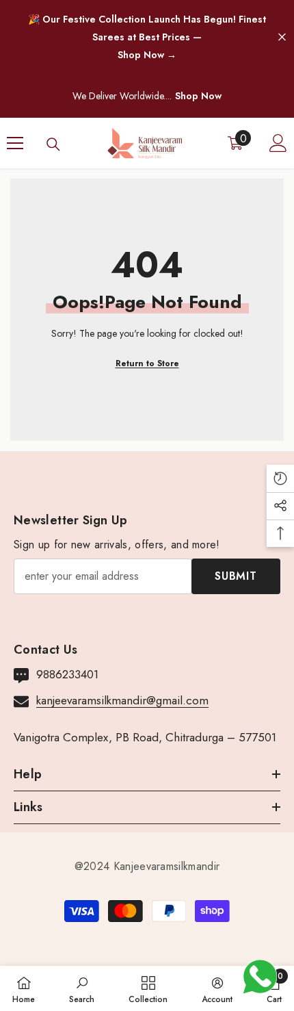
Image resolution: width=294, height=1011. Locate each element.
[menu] (15, 143)
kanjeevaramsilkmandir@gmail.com (122, 700)
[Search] (53, 144)
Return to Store (147, 363)
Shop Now (198, 96)
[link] (82, 988)
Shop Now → (147, 55)
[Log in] (278, 143)
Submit (236, 576)
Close (282, 37)
